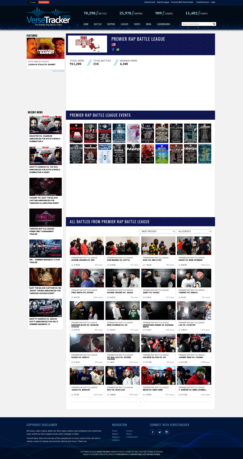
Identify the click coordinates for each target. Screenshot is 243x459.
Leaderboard (132, 437)
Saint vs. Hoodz (151, 292)
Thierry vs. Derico (188, 292)
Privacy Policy (117, 452)
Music (129, 434)
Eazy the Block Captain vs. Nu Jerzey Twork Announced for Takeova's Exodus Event (45, 291)
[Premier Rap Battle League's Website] (118, 50)
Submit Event (149, 2)
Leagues (124, 24)
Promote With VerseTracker (182, 2)
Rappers (111, 24)
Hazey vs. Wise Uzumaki (190, 260)
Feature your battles (58, 71)
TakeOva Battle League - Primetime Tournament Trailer (42, 231)
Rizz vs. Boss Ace (116, 390)
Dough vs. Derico (80, 357)
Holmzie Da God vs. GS (154, 357)
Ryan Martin (121, 454)
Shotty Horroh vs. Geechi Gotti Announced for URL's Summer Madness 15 (43, 321)
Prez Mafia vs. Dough (82, 292)
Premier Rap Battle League (84, 258)
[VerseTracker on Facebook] (153, 434)
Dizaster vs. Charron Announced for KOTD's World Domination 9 (44, 139)
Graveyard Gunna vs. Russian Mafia (158, 326)
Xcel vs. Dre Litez (152, 260)
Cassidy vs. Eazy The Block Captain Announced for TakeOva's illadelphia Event (44, 200)
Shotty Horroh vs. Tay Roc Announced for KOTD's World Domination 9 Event (44, 170)
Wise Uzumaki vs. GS (117, 325)
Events (137, 24)
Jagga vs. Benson (80, 390)
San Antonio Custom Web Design (145, 454)
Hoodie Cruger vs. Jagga (120, 292)
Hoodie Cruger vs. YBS (82, 260)
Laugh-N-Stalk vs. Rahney (41, 64)
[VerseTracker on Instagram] (167, 434)
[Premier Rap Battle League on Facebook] (114, 50)
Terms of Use (132, 452)
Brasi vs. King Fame (153, 390)
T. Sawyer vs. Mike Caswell (193, 390)
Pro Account (43, 2)
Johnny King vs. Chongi (191, 357)
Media (148, 24)
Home (86, 24)
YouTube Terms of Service (151, 452)
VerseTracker (103, 452)
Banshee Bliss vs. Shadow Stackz (84, 326)
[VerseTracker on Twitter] (160, 434)
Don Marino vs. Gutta (118, 260)
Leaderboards (163, 24)
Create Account (202, 2)
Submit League (163, 2)
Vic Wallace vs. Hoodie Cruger (119, 358)
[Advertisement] (140, 90)
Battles (98, 24)
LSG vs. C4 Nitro (187, 325)
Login (213, 2)
